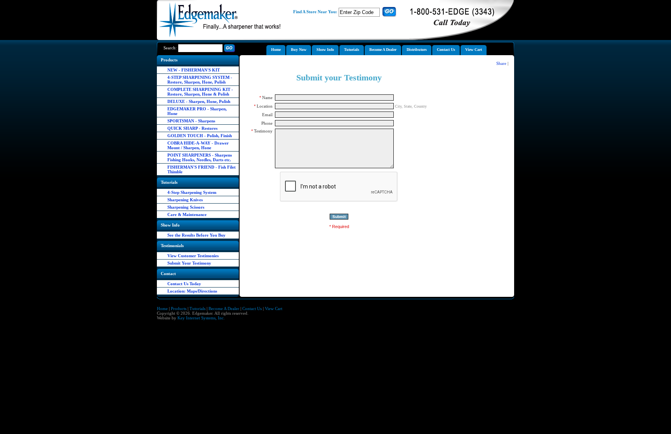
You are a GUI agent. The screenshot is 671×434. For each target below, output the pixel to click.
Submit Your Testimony (189, 263)
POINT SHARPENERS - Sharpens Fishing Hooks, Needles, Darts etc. (199, 157)
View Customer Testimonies (193, 255)
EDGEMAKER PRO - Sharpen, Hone (197, 111)
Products (178, 308)
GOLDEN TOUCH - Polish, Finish (199, 135)
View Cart (273, 308)
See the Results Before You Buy (196, 235)
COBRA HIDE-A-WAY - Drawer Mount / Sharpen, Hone (198, 145)
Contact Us (252, 308)
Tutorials (197, 308)
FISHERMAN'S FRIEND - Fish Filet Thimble (201, 169)
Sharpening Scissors (185, 207)
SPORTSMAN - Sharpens (191, 121)
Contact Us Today (184, 283)
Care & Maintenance (187, 214)
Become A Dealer (224, 308)
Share (501, 63)
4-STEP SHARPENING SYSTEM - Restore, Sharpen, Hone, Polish (199, 79)
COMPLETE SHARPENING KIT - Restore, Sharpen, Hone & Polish (200, 91)
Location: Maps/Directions (192, 291)
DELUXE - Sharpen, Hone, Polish (198, 101)
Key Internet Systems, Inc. (201, 317)
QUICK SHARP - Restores (192, 128)
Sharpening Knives (185, 199)
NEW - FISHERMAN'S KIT (193, 70)
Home (162, 308)
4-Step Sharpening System (191, 192)
